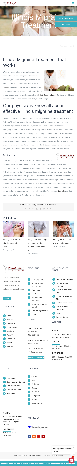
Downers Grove (37, 403)
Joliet (33, 380)
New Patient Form (13, 386)
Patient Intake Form (14, 390)
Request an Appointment (36, 357)
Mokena (34, 388)
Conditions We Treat (14, 327)
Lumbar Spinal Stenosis (64, 303)
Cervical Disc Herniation (64, 279)
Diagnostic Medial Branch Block (37, 285)
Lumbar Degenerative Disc (64, 298)
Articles (9, 342)
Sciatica (59, 313)
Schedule (61, 191)
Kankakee (35, 384)
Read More (7, 298)
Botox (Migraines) (37, 279)
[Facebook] (29, 436)
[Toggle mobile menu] (73, 3)
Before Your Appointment (16, 382)
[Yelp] (43, 436)
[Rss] (34, 436)
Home (9, 316)
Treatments (11, 323)
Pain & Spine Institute (46, 95)
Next (70, 46)
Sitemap (10, 346)
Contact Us (11, 339)
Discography (36, 290)
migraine (6, 87)
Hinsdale (34, 399)
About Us (10, 335)
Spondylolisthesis (62, 317)
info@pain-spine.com (36, 352)
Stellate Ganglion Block (39, 311)
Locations (10, 331)
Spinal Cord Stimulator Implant (39, 305)
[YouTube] (38, 436)
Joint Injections (36, 294)
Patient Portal (11, 378)
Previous (63, 46)
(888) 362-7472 (33, 335)
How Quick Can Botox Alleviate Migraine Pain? (13, 243)
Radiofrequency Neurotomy (37, 299)
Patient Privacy (12, 393)
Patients (10, 319)
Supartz (34, 315)
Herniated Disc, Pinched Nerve (64, 291)
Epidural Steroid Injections (62, 284)
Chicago (34, 376)
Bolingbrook (35, 396)
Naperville (35, 392)
